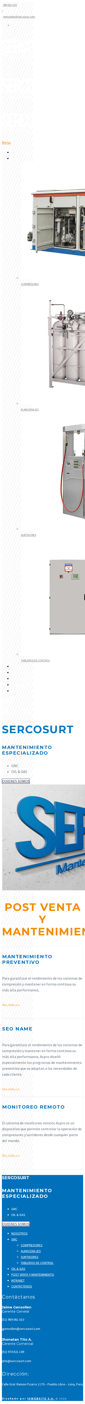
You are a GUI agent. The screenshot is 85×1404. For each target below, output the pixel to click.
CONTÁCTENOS (22, 685)
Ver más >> (11, 1004)
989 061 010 (10, 5)
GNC (14, 1239)
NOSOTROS (19, 152)
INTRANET (18, 678)
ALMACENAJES (29, 409)
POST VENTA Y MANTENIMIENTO (34, 672)
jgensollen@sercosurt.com (19, 16)
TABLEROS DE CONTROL (35, 660)
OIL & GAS (18, 666)
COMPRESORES (30, 284)
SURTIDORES (28, 535)
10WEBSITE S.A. (41, 1398)
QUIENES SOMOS (16, 781)
